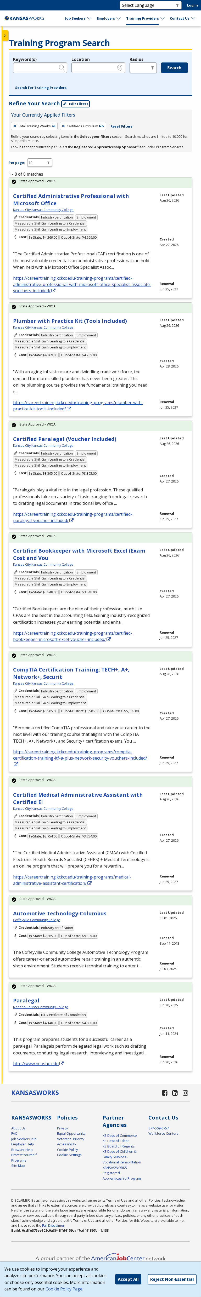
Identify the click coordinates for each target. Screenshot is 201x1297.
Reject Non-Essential (172, 1279)
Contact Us (179, 18)
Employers (106, 18)
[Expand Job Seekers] (89, 18)
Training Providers (142, 18)
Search (174, 68)
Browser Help (22, 1149)
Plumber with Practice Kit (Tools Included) (70, 320)
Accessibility (66, 1144)
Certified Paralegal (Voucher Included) (64, 439)
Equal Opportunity (71, 1133)
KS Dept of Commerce (120, 1135)
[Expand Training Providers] (163, 18)
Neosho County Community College (40, 1007)
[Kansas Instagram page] (185, 1092)
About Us (18, 1128)
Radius (136, 59)
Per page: (17, 162)
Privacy (62, 1128)
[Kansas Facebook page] (164, 1092)
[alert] (100, 182)
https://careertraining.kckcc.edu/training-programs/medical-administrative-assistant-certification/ (72, 880)
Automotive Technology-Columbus (60, 913)
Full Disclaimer (53, 1225)
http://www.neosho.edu (36, 1063)
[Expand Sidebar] (5, 35)
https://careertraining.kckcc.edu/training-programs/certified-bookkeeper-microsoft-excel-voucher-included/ (72, 636)
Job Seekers (75, 18)
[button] (41, 88)
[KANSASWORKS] (24, 18)
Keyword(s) (25, 59)
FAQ (14, 1133)
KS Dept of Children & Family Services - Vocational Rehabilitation (122, 1156)
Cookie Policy (67, 1149)
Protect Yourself (24, 1154)
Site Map (18, 1165)
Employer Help (22, 1144)
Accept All (128, 1279)
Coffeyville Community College (36, 919)
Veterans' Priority (70, 1139)
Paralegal (26, 1000)
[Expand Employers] (119, 18)
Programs (18, 1160)
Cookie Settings (69, 1154)
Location (80, 59)
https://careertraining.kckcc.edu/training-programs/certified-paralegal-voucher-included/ (72, 517)
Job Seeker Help (24, 1139)
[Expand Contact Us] (193, 18)
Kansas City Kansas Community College (43, 209)
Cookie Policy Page (64, 1289)
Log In (192, 5)
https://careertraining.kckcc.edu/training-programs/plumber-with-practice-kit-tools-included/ (78, 406)
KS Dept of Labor (116, 1140)
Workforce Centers (163, 1133)
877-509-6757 (158, 1128)
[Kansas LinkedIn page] (175, 1092)
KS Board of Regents (119, 1146)
